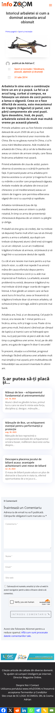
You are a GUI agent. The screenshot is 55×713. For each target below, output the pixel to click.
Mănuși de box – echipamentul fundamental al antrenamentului (25, 394)
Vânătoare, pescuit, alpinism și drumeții (29, 70)
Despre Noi (22, 685)
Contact (34, 685)
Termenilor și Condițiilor (34, 692)
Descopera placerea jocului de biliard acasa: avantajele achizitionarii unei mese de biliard (25, 462)
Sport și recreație (25, 31)
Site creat (7, 695)
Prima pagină (11, 31)
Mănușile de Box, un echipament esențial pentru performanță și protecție (25, 426)
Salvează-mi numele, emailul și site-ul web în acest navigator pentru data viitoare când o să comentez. (26, 590)
